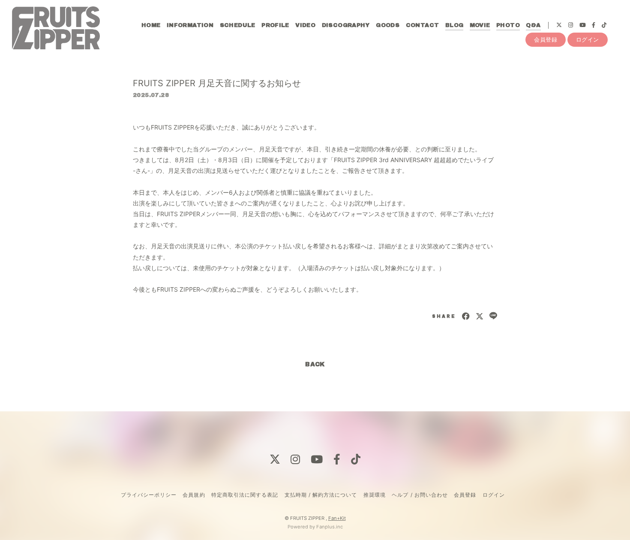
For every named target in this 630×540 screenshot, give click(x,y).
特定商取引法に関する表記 (244, 495)
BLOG (454, 25)
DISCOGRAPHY (346, 25)
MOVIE (480, 25)
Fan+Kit (337, 518)
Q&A (533, 25)
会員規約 (194, 495)
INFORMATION (190, 25)
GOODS (387, 25)
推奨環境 (374, 495)
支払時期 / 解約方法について (321, 495)
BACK (315, 364)
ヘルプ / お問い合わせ (419, 495)
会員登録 (545, 39)
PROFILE (275, 25)
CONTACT (422, 25)
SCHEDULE (237, 25)
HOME (151, 25)
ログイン (587, 39)
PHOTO (508, 25)
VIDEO (305, 25)
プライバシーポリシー (149, 495)
